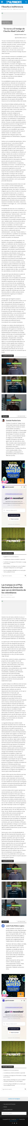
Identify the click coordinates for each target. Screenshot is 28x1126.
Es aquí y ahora (14, 402)
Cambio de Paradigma (14, 1098)
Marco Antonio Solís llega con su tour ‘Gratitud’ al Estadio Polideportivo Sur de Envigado (14, 567)
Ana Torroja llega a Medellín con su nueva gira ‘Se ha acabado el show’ (15, 571)
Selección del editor (17, 363)
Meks (17, 1119)
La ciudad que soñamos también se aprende (14, 559)
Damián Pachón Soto (19, 9)
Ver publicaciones (21, 416)
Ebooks (5, 1107)
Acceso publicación (8, 1109)
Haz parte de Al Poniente (9, 1104)
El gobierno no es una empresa (14, 366)
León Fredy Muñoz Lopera (9, 597)
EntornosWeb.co (13, 1121)
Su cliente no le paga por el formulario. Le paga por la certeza (14, 384)
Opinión (8, 363)
